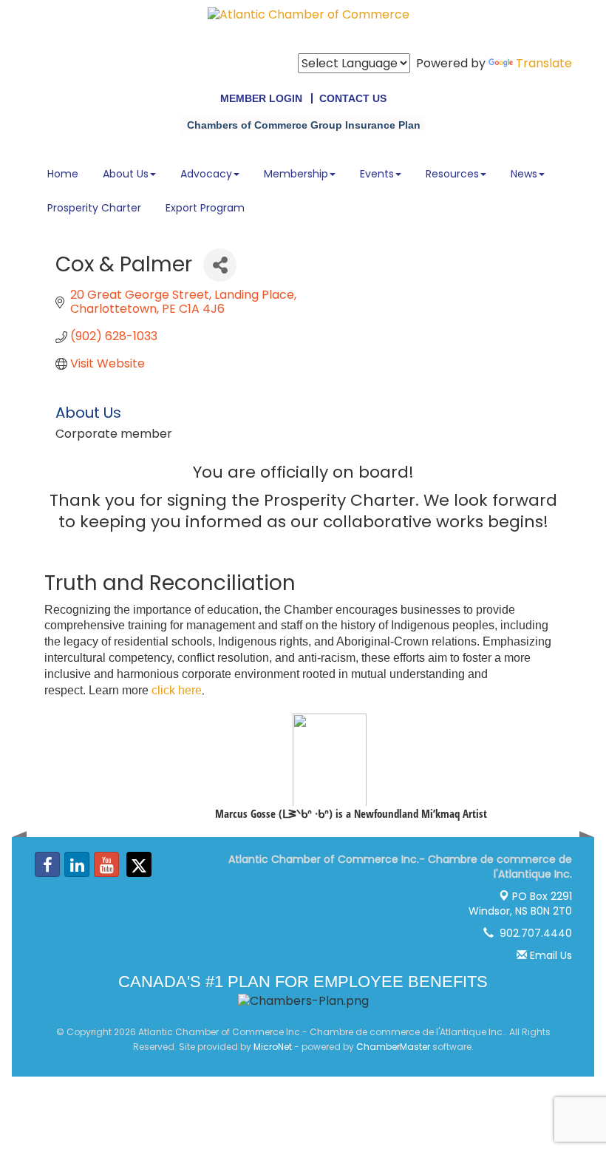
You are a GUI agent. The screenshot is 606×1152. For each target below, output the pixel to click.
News (524, 173)
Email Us (549, 955)
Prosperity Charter (94, 207)
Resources (452, 173)
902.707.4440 (533, 933)
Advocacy (206, 173)
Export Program (205, 207)
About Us (126, 173)
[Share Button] (219, 265)
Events (377, 173)
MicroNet (272, 1046)
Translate (544, 63)
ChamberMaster (393, 1046)
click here (177, 690)
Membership (296, 173)
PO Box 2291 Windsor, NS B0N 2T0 (520, 903)
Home (62, 173)
